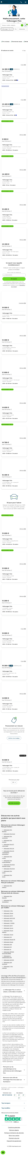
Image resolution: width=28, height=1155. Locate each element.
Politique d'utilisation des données (14, 1133)
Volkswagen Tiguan (8, 913)
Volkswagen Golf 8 (8, 915)
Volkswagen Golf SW (9, 960)
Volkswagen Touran (8, 934)
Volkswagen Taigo (8, 920)
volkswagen (21, 1087)
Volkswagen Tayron (8, 928)
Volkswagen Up (7, 949)
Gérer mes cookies (14, 1135)
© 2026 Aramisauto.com (14, 1146)
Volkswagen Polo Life (9, 848)
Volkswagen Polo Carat (9, 834)
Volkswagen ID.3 (8, 947)
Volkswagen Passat (8, 942)
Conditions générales (14, 1127)
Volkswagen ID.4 (8, 937)
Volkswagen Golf (8, 944)
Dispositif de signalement (14, 1141)
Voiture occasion (12, 1087)
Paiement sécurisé (14, 1138)
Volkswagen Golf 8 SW (9, 918)
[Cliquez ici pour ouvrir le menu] (25, 2)
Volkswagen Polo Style (9, 868)
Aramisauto (4, 1087)
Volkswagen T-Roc (8, 911)
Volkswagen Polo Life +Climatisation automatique (8, 852)
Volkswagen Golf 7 (8, 925)
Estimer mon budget (14, 738)
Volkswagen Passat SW (9, 939)
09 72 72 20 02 (7, 1095)
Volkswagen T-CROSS (9, 923)
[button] (11, 29)
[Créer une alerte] (3, 1152)
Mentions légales (14, 1130)
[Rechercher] (22, 25)
